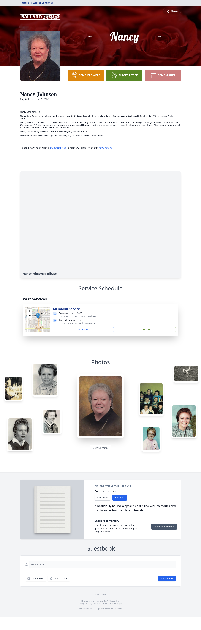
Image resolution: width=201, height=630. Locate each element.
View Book (102, 497)
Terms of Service (109, 603)
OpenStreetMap (104, 608)
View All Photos (101, 447)
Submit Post (166, 578)
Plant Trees (145, 329)
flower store (105, 148)
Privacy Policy (92, 603)
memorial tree (58, 148)
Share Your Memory (164, 526)
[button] (38, 316)
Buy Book (120, 497)
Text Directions (83, 329)
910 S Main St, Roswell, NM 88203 (77, 323)
